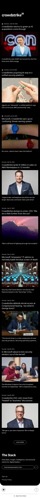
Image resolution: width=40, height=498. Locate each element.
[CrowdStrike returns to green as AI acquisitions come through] (20, 44)
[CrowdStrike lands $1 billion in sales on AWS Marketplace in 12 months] (20, 182)
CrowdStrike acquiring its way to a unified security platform (17, 73)
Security (6, 70)
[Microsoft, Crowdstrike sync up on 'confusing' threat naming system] (20, 136)
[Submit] (36, 467)
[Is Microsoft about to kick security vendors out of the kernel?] (20, 369)
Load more (20, 442)
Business (6, 24)
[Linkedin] (3, 490)
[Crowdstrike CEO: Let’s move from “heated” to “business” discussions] (20, 415)
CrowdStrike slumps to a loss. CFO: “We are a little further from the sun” (19, 212)
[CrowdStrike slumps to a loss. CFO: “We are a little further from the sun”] (20, 228)
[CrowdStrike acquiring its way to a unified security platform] (20, 90)
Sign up (4, 476)
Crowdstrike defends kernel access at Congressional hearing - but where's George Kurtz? (18, 306)
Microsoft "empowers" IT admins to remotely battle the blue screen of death (20, 258)
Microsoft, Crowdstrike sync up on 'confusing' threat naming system (17, 120)
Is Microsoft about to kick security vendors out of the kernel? (17, 353)
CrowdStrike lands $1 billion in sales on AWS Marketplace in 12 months (19, 166)
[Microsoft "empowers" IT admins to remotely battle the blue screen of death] (20, 274)
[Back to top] (36, 490)
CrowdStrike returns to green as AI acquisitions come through (17, 27)
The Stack (22, 496)
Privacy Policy (7, 480)
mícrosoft (6, 116)
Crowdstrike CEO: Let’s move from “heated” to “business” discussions (17, 399)
